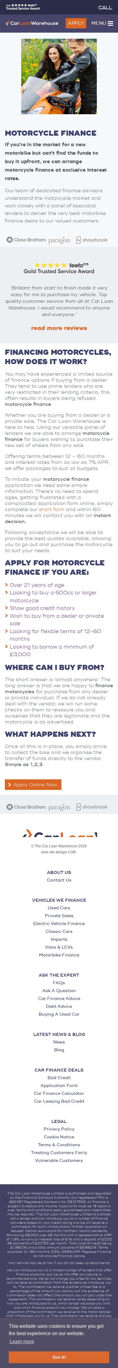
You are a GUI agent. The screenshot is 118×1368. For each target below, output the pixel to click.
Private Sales (59, 915)
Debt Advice (59, 1006)
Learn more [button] (22, 1341)
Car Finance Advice (59, 998)
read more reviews (59, 328)
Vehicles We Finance (59, 900)
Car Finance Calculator (59, 1093)
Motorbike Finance (59, 955)
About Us (59, 872)
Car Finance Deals (59, 1070)
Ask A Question (59, 990)
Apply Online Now (35, 785)
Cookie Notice (59, 1137)
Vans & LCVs (59, 947)
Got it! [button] (59, 1357)
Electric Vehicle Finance (59, 923)
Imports (59, 939)
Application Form (59, 1085)
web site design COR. (59, 852)
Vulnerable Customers (59, 1160)
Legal (59, 1121)
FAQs (59, 982)
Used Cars (59, 907)
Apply (76, 23)
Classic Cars (59, 931)
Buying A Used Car (59, 1014)
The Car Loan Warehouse (32, 23)
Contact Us (59, 880)
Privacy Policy (59, 1129)
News (59, 1042)
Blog (59, 1050)
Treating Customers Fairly (59, 1152)
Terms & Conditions (59, 1144)
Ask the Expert (59, 975)
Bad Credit (59, 1077)
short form (51, 509)
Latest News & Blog (59, 1034)
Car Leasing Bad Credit (59, 1101)
